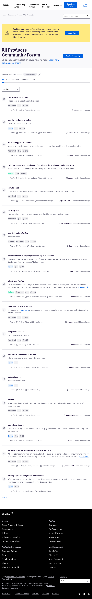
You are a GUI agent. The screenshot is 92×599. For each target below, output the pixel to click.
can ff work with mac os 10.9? (20, 306)
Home (4, 15)
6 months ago (85, 246)
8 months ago (85, 155)
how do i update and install (19, 120)
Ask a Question (46, 6)
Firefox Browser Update (18, 97)
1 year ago (86, 110)
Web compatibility (26, 271)
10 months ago (84, 201)
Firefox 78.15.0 (30, 74)
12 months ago (84, 223)
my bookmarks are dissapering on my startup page (29, 450)
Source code (7, 529)
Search (88, 16)
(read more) (83, 287)
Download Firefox (70, 5)
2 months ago (85, 271)
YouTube (84, 594)
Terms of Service (22, 594)
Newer (4, 497)
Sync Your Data (55, 563)
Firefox (12, 110)
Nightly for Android (10, 567)
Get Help (52, 567)
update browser (14, 377)
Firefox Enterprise (17, 297)
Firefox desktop (55, 529)
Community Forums (34, 6)
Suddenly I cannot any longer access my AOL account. (31, 256)
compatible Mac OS (16, 332)
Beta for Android (9, 559)
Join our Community (11, 537)
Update (21, 110)
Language (63, 577)
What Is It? (53, 555)
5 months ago (85, 133)
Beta (4, 555)
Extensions (23, 223)
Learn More (72, 33)
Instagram (89, 594)
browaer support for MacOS (20, 143)
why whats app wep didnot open (22, 354)
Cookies (45, 594)
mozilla (11, 400)
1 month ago (85, 390)
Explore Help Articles (19, 6)
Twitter (5, 533)
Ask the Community (73, 56)
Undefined (22, 246)
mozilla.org (7, 594)
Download (53, 525)
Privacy (35, 594)
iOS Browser (54, 537)
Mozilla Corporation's (15, 577)
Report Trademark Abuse (12, 525)
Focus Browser (55, 541)
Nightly (5, 563)
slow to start (13, 188)
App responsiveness (26, 201)
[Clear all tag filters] (39, 74)
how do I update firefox (18, 233)
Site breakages (24, 367)
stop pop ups (13, 210)
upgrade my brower (16, 425)
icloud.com (24, 310)
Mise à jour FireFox (16, 281)
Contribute (57, 6)
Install (21, 345)
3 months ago (85, 178)
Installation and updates (28, 133)
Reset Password (56, 559)
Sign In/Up (85, 5)
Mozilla (7, 514)
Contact (55, 594)
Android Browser (56, 533)
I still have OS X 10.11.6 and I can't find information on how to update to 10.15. (41, 165)
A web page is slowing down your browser (26, 476)
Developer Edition (10, 551)
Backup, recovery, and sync (29, 466)
